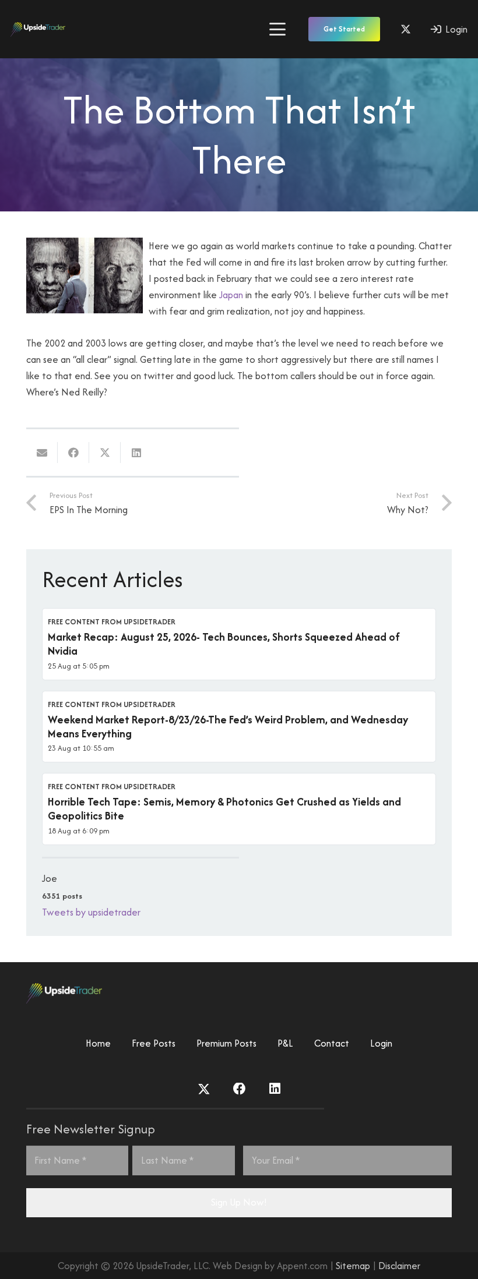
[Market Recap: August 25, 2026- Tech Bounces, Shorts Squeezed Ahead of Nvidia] (239, 644)
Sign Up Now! (239, 1202)
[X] (405, 29)
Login (381, 1043)
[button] (277, 29)
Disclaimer (399, 1266)
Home (98, 1043)
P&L (285, 1043)
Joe (49, 878)
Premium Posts (226, 1043)
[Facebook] (239, 1089)
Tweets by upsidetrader (91, 912)
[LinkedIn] (274, 1089)
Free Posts (153, 1043)
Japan (231, 295)
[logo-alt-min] (37, 29)
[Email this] (42, 452)
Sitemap (353, 1266)
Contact (331, 1043)
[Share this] (73, 452)
